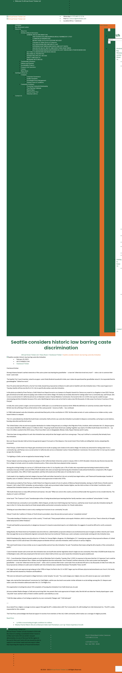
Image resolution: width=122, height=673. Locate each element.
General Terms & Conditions (35, 82)
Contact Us (18, 95)
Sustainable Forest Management (36, 80)
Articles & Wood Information (29, 33)
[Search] (109, 42)
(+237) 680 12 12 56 (77, 16)
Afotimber (18, 25)
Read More (10, 618)
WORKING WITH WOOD (34, 59)
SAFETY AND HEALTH (33, 57)
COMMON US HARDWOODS (41, 38)
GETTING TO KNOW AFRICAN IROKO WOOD (41, 52)
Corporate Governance (34, 76)
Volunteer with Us (32, 94)
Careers (23, 69)
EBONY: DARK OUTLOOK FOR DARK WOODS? (47, 40)
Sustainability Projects (27, 65)
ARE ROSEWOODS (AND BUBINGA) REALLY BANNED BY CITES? (52, 36)
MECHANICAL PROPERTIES (35, 54)
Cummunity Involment (27, 84)
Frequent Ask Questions (28, 67)
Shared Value (31, 90)
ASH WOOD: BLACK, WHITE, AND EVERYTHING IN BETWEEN (52, 48)
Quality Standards (32, 78)
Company (24, 75)
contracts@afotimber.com (77, 18)
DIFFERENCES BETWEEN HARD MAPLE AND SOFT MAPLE (50, 46)
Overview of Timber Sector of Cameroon (45, 42)
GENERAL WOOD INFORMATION (37, 35)
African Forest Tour (32, 92)
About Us (18, 29)
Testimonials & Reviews (28, 61)
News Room (24, 71)
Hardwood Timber (22, 363)
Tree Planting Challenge (34, 88)
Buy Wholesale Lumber (22, 27)
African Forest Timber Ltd (59, 669)
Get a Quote (104, 25)
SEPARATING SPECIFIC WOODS (37, 55)
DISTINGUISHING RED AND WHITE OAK (45, 44)
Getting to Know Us (21, 73)
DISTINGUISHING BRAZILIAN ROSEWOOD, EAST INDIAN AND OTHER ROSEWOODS (59, 50)
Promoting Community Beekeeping (37, 86)
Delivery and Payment (27, 63)
